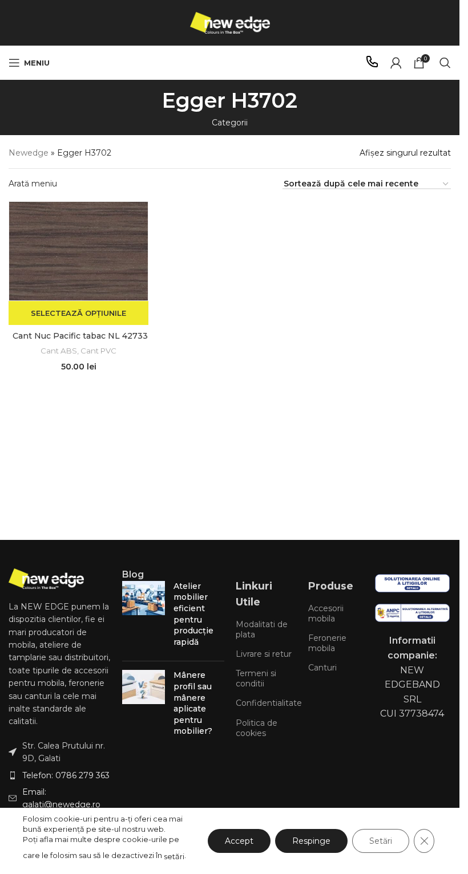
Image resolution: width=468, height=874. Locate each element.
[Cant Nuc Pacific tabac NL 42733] (78, 251)
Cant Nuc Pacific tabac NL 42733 (80, 336)
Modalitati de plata (262, 629)
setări (174, 856)
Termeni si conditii (256, 678)
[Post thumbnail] (143, 617)
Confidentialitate (266, 703)
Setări (380, 841)
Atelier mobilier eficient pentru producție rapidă (193, 614)
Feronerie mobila (327, 643)
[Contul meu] (396, 62)
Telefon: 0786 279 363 (66, 775)
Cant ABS (59, 350)
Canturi (322, 667)
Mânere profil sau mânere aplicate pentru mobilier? (193, 703)
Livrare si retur (264, 654)
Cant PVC (98, 350)
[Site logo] (230, 22)
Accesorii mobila (326, 613)
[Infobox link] (372, 63)
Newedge (29, 153)
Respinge (311, 841)
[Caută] (445, 62)
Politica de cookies (256, 728)
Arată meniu (33, 184)
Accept (239, 841)
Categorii (230, 123)
